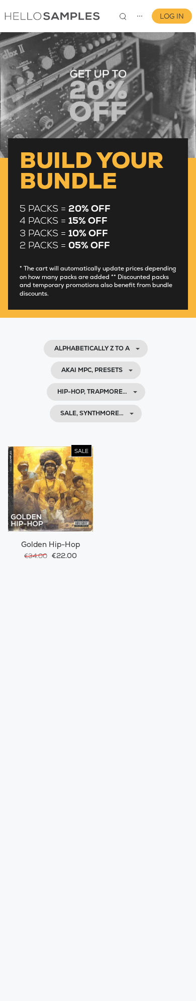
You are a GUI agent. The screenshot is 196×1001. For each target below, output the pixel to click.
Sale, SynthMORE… (92, 413)
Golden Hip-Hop (50, 544)
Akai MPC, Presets (92, 370)
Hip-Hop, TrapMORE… (92, 392)
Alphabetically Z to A (92, 348)
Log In (172, 16)
